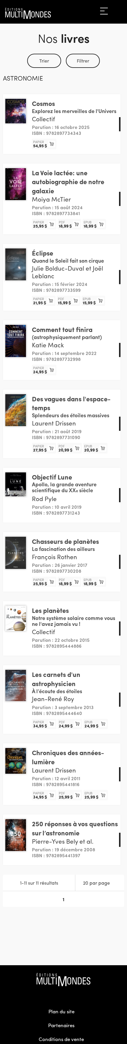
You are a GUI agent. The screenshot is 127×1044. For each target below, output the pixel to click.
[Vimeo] (76, 995)
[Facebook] (51, 995)
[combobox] (99, 883)
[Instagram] (63, 995)
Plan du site (61, 1011)
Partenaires (61, 1025)
